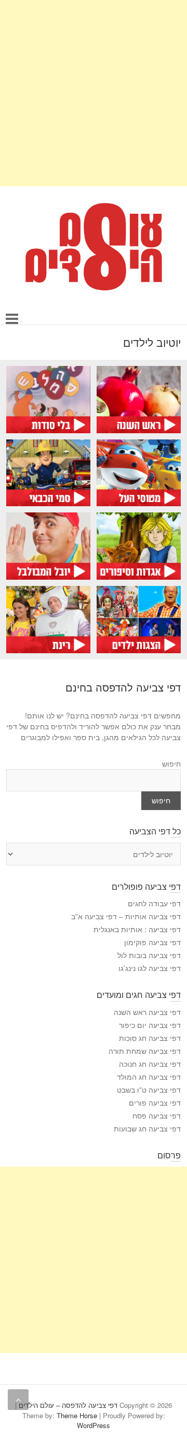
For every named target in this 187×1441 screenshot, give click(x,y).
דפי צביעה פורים (155, 1102)
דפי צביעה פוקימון (152, 942)
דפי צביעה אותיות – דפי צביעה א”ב (126, 916)
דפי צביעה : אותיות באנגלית (137, 929)
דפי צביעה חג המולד (149, 1076)
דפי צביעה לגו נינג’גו (149, 968)
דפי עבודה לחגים (154, 903)
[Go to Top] (18, 1399)
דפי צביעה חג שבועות (147, 1128)
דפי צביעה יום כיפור (150, 1025)
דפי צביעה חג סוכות (150, 1038)
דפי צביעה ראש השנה (147, 1012)
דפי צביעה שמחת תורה (145, 1051)
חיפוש (171, 763)
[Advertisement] (93, 93)
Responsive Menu (12, 319)
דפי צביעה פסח (156, 1115)
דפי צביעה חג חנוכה (150, 1063)
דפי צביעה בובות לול (149, 955)
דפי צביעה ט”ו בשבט (149, 1089)
